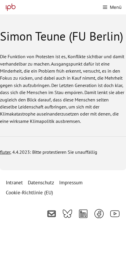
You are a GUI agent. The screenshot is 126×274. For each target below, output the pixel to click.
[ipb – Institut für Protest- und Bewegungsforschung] (9, 7)
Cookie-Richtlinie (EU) (29, 192)
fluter (5, 152)
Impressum (71, 182)
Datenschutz (41, 182)
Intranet (14, 182)
